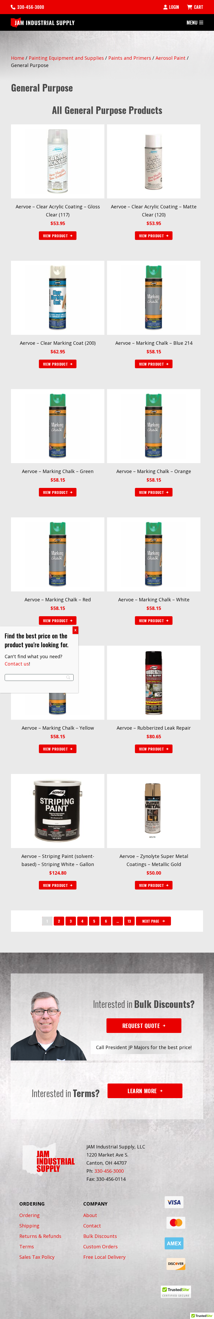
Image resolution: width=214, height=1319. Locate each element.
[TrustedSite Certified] (176, 1291)
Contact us (17, 664)
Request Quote (141, 1025)
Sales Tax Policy (37, 1257)
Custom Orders (100, 1246)
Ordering (29, 1215)
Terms (26, 1246)
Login (174, 7)
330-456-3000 (30, 7)
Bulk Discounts (100, 1236)
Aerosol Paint (171, 58)
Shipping (29, 1226)
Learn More (142, 1091)
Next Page (150, 921)
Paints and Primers (129, 58)
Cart (198, 7)
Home (17, 58)
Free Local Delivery (104, 1257)
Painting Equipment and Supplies (66, 58)
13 (129, 921)
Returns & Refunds (40, 1236)
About (90, 1215)
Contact (92, 1226)
